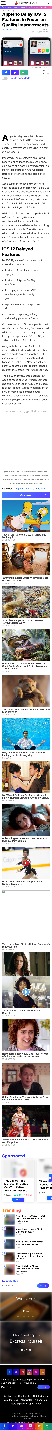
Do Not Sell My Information (18, 1416)
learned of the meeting (14, 173)
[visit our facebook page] (9, 1372)
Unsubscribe (24, 1396)
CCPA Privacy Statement (32, 1414)
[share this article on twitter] (15, 72)
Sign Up (43, 1286)
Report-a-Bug (34, 1403)
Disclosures (27, 1418)
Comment (33, 495)
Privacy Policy (16, 1414)
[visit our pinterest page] (22, 1372)
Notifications (39, 1396)
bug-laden (42, 399)
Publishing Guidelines (38, 1416)
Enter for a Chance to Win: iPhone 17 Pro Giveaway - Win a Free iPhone (26, 7)
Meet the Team (11, 1400)
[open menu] (3, 3)
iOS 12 (4, 11)
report (11, 225)
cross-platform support (27, 332)
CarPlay (11, 11)
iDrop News (20, 1422)
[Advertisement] (26, 107)
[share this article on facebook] (6, 72)
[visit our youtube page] (36, 1372)
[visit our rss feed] (42, 1372)
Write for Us (41, 1400)
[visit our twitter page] (16, 1372)
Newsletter (26, 1400)
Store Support (18, 1403)
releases (7, 403)
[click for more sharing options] (24, 72)
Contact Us (10, 1396)
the (34, 399)
